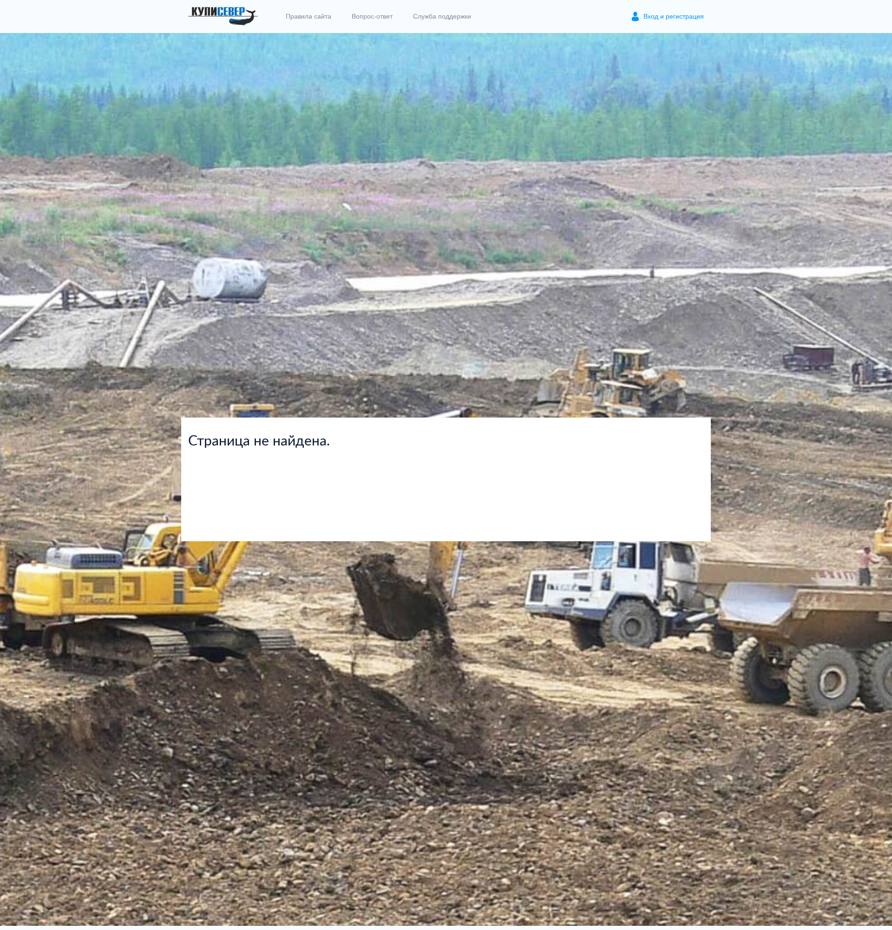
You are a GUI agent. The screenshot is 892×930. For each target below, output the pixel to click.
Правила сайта (308, 16)
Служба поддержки (442, 16)
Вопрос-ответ (372, 16)
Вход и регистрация (673, 16)
